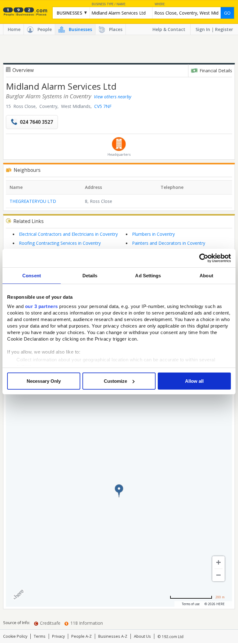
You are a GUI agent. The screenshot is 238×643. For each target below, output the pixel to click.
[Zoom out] (218, 575)
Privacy (58, 636)
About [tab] (206, 275)
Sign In (203, 29)
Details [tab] (90, 275)
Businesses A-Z (112, 636)
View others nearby (112, 97)
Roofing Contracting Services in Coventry (60, 243)
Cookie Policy (15, 636)
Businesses (80, 29)
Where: (160, 4)
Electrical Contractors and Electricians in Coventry (68, 234)
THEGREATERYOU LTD (33, 201)
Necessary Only (44, 381)
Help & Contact (168, 29)
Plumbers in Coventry (153, 234)
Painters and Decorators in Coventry (168, 243)
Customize (115, 381)
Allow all (194, 381)
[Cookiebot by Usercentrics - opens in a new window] (204, 258)
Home (14, 29)
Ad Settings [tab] (148, 275)
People (44, 29)
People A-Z (81, 636)
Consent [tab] (31, 275)
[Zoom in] (218, 562)
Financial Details (216, 71)
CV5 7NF (103, 106)
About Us (142, 636)
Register (224, 29)
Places (115, 29)
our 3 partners (41, 306)
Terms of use (191, 604)
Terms (40, 636)
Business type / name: (109, 4)
